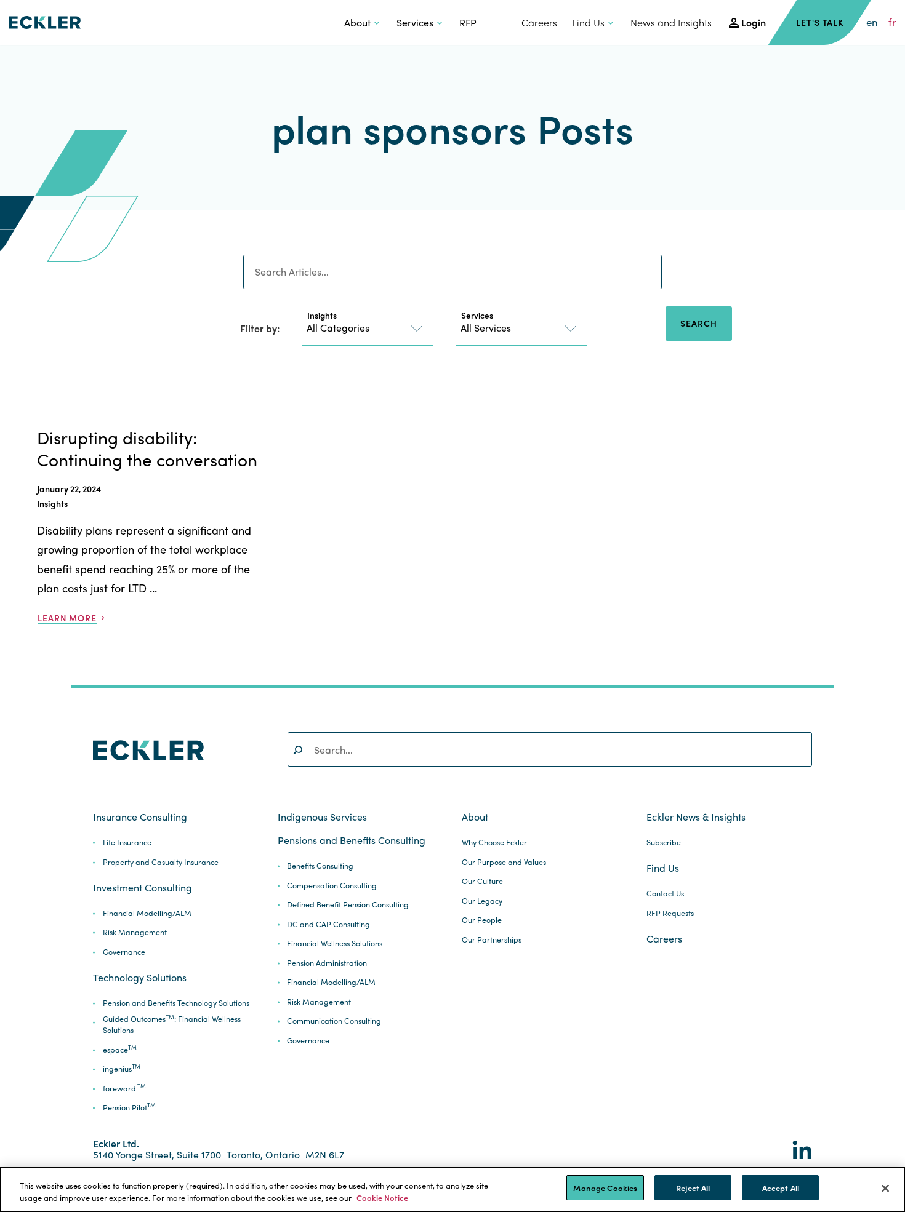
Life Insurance (127, 842)
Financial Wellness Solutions (334, 943)
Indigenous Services (322, 817)
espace (120, 1050)
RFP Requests (670, 913)
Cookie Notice (382, 1197)
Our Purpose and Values (504, 862)
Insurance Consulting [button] (140, 817)
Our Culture (482, 881)
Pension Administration (327, 963)
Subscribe (663, 842)
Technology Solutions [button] (140, 977)
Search (698, 323)
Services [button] (414, 22)
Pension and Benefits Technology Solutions (176, 1003)
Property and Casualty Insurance (161, 862)
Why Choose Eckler (494, 842)
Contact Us (665, 893)
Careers (539, 22)
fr (892, 22)
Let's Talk (819, 22)
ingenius (121, 1069)
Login (753, 22)
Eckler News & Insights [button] (696, 817)
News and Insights (671, 22)
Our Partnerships (491, 940)
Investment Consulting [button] (142, 888)
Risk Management (135, 932)
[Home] (45, 22)
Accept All (780, 1188)
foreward (124, 1088)
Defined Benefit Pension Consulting (348, 904)
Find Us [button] (588, 22)
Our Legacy (482, 901)
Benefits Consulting (320, 866)
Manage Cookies (605, 1188)
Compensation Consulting (332, 885)
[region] (452, 1189)
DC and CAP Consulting (328, 924)
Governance (124, 952)
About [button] (357, 22)
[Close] (885, 1188)
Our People (482, 920)
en (872, 22)
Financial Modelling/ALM (147, 913)
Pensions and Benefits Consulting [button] (351, 840)
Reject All (693, 1188)
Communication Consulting (334, 1021)
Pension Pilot (129, 1107)
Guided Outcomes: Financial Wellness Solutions (172, 1024)
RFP (468, 22)
